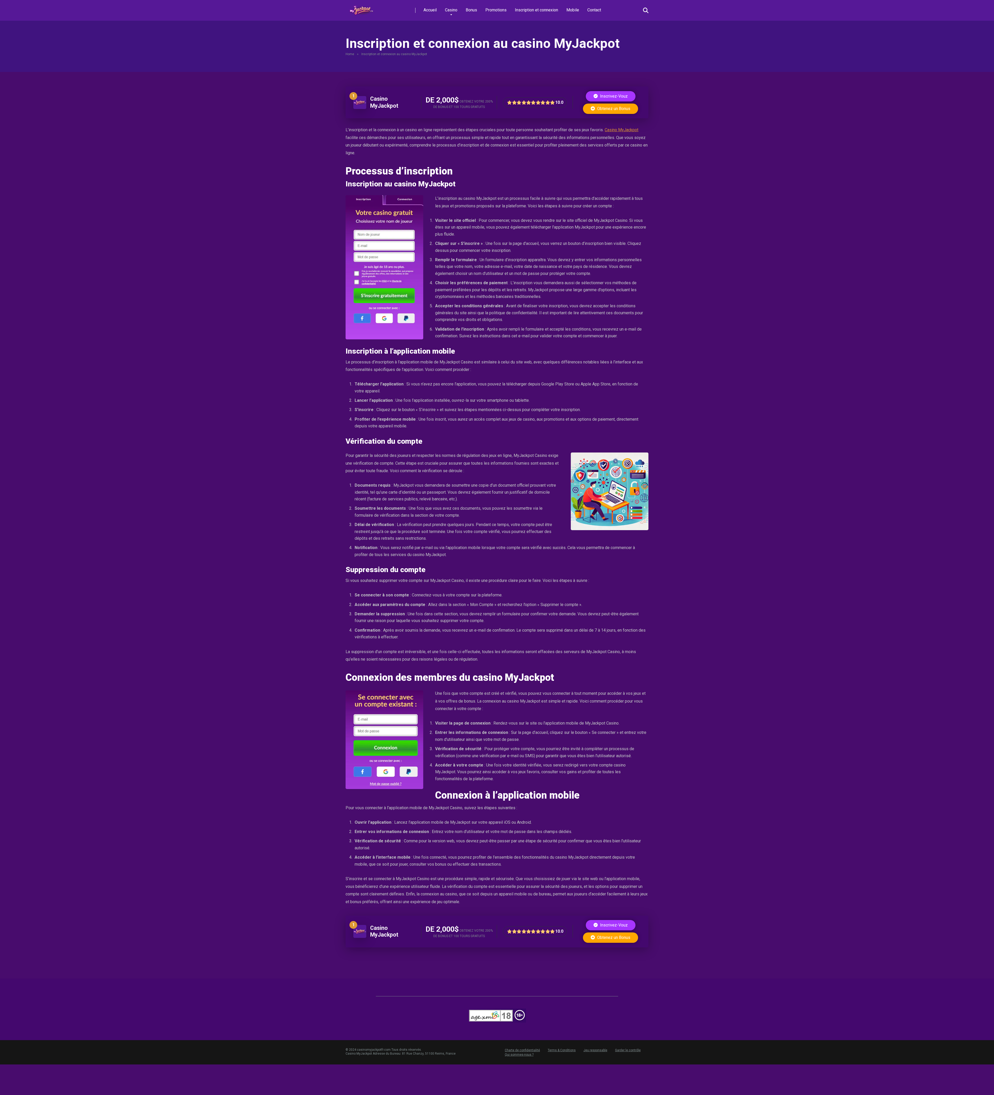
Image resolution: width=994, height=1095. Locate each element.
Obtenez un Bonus (613, 108)
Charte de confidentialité (522, 1050)
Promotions (496, 10)
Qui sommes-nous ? (519, 1054)
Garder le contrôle (628, 1050)
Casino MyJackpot (384, 102)
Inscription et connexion (536, 10)
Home (350, 54)
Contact (594, 10)
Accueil (430, 10)
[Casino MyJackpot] (359, 107)
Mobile (572, 10)
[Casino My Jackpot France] (362, 8)
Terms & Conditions (562, 1050)
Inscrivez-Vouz (613, 96)
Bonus (471, 10)
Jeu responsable (595, 1050)
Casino (451, 10)
